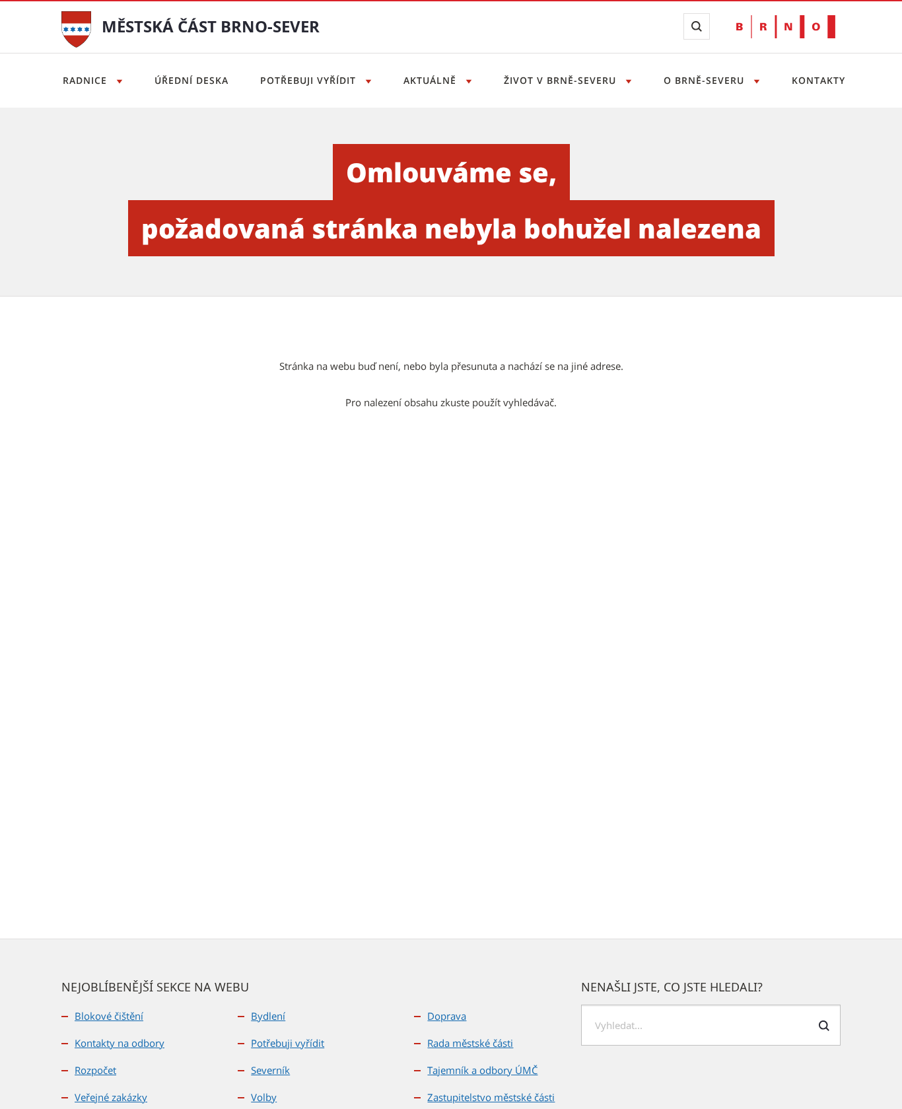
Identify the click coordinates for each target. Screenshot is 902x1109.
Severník (270, 1070)
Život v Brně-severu (561, 80)
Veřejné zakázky (111, 1097)
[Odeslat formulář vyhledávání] (824, 1026)
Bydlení (268, 1015)
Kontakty (818, 80)
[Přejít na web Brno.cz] (785, 26)
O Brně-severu (705, 80)
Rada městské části (470, 1043)
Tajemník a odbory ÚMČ (482, 1070)
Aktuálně (431, 80)
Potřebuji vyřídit (309, 80)
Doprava (446, 1015)
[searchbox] (711, 1025)
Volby (264, 1097)
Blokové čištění (109, 1015)
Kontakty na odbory (119, 1043)
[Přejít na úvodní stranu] (76, 28)
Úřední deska (191, 80)
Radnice (86, 80)
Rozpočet (95, 1070)
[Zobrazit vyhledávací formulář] (696, 26)
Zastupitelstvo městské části (491, 1097)
